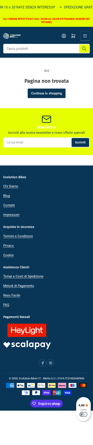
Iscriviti (80, 142)
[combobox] (46, 48)
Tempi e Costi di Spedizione (23, 276)
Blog (6, 196)
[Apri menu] (85, 36)
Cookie (8, 255)
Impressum (11, 215)
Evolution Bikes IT (30, 378)
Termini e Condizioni (18, 236)
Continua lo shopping (46, 93)
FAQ (6, 305)
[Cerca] (84, 48)
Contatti (9, 205)
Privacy (8, 246)
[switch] (83, 414)
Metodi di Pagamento (18, 286)
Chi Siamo (10, 186)
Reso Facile (11, 295)
